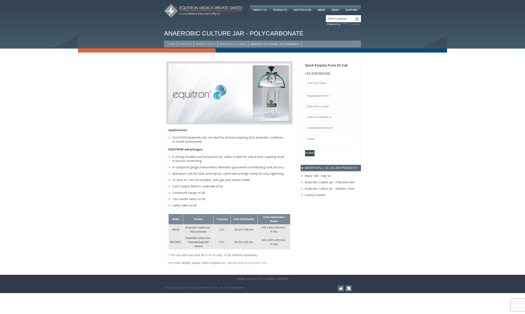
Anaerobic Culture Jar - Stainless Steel (329, 188)
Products (280, 10)
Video (335, 10)
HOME (171, 44)
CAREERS (270, 278)
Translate (354, 24)
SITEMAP (283, 278)
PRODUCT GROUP (205, 44)
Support (351, 10)
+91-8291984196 (317, 73)
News (321, 10)
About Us (260, 10)
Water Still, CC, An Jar (233, 44)
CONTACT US (254, 278)
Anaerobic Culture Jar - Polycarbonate (330, 182)
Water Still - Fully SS (318, 176)
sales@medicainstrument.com (247, 263)
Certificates (302, 10)
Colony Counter (315, 195)
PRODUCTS (185, 44)
